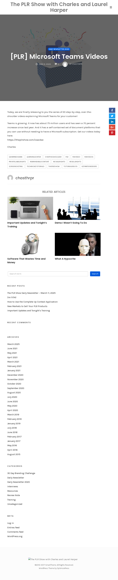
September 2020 (15, 388)
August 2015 (13, 454)
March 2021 (13, 361)
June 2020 (12, 401)
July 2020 (12, 397)
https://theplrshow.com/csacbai (25, 139)
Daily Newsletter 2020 (59, 49)
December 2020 (15, 375)
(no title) (11, 297)
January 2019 (13, 423)
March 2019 (13, 414)
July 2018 (12, 428)
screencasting (16, 166)
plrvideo (76, 157)
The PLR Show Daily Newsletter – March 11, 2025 (31, 293)
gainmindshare (16, 157)
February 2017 (14, 436)
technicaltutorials (35, 166)
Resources (12, 491)
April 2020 (12, 410)
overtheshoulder (53, 157)
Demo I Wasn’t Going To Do (71, 222)
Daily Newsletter (15, 477)
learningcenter (34, 157)
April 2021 (12, 357)
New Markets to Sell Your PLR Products (27, 306)
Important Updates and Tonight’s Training (28, 310)
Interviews (12, 486)
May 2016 (12, 445)
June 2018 (12, 432)
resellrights (75, 162)
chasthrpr (25, 178)
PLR (67, 157)
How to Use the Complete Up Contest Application (32, 302)
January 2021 (13, 370)
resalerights (59, 162)
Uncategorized (14, 504)
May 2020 (12, 406)
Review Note (13, 495)
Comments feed (15, 532)
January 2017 (13, 441)
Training (11, 499)
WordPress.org (14, 536)
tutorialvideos (70, 166)
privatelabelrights (17, 162)
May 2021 (12, 353)
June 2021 (12, 348)
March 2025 (13, 344)
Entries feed (13, 527)
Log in (10, 523)
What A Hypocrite (65, 258)
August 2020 (14, 392)
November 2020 (15, 379)
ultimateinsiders (89, 166)
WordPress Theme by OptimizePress (54, 568)
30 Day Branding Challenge (21, 473)
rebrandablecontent (39, 162)
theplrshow (54, 166)
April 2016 (12, 450)
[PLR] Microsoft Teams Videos (59, 56)
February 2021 (14, 366)
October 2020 (14, 383)
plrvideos (88, 157)
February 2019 (14, 419)
